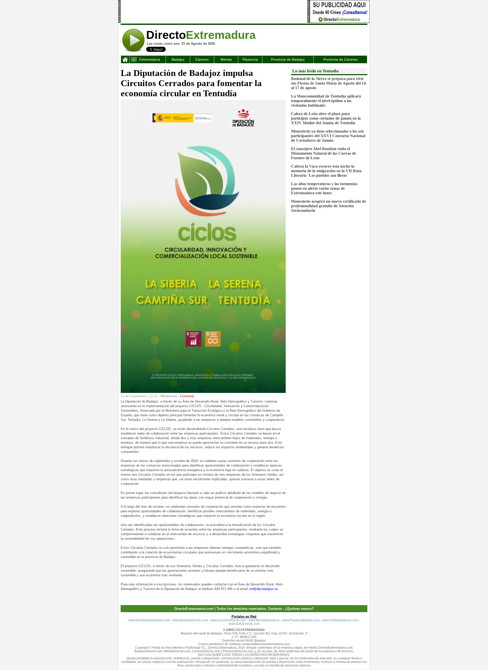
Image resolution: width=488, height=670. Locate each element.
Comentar (187, 396)
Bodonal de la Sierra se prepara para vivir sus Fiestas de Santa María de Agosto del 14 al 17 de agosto (328, 83)
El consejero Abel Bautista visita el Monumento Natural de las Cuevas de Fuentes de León (323, 153)
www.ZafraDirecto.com (244, 624)
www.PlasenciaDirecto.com (301, 620)
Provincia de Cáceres (340, 59)
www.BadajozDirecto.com (190, 620)
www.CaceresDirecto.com (228, 620)
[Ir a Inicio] (133, 51)
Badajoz (178, 59)
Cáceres (202, 59)
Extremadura (149, 59)
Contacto (275, 609)
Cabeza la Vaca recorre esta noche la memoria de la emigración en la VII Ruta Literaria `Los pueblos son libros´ (326, 171)
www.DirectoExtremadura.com (149, 620)
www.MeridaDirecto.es (264, 620)
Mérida (226, 59)
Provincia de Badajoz (288, 59)
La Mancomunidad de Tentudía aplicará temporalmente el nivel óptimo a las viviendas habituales (326, 100)
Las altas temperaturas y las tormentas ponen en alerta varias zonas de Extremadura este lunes (324, 188)
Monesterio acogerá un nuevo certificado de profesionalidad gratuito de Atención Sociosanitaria (328, 206)
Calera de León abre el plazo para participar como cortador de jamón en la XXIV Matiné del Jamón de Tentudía (326, 118)
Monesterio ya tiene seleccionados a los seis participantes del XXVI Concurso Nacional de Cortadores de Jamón (328, 135)
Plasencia (250, 59)
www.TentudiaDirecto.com (340, 620)
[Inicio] (125, 60)
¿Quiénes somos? (299, 609)
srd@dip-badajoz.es (263, 589)
